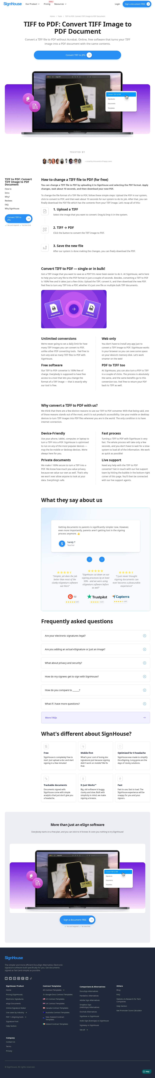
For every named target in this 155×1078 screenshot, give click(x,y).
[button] (32, 4)
